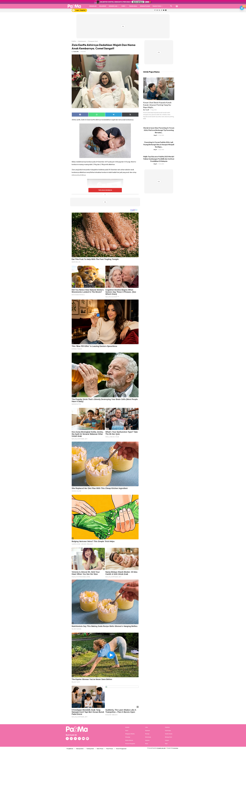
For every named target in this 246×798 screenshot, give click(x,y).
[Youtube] (164, 10)
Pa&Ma (74, 41)
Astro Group (175, 748)
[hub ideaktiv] (176, 5)
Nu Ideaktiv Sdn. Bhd (161, 748)
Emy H (155, 135)
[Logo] (74, 6)
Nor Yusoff (146, 110)
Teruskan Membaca (105, 190)
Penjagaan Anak (93, 41)
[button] (171, 6)
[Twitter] (159, 10)
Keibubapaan (82, 41)
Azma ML (76, 51)
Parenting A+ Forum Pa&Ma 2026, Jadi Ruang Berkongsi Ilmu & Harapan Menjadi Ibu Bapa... (158, 144)
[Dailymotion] (166, 10)
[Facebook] (155, 10)
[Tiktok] (161, 10)
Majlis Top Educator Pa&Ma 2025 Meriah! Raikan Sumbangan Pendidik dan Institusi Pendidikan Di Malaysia (158, 159)
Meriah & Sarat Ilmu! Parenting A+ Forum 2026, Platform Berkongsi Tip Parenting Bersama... (158, 130)
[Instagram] (157, 10)
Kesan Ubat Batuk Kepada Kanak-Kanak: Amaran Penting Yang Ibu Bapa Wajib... (157, 104)
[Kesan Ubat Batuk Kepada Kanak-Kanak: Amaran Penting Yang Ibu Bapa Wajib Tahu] (158, 88)
